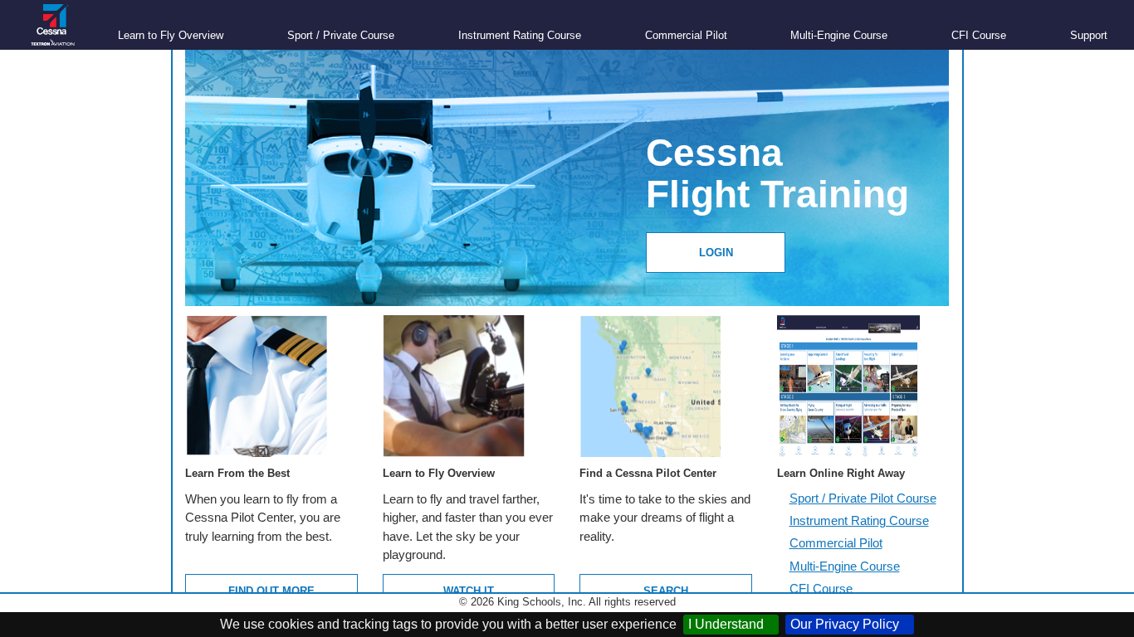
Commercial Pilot (686, 35)
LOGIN (716, 253)
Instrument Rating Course (519, 35)
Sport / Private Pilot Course (862, 498)
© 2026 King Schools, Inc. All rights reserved (567, 602)
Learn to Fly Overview (170, 35)
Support (1088, 35)
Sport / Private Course (340, 35)
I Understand (731, 624)
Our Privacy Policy (849, 624)
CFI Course (978, 35)
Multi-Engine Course (838, 35)
